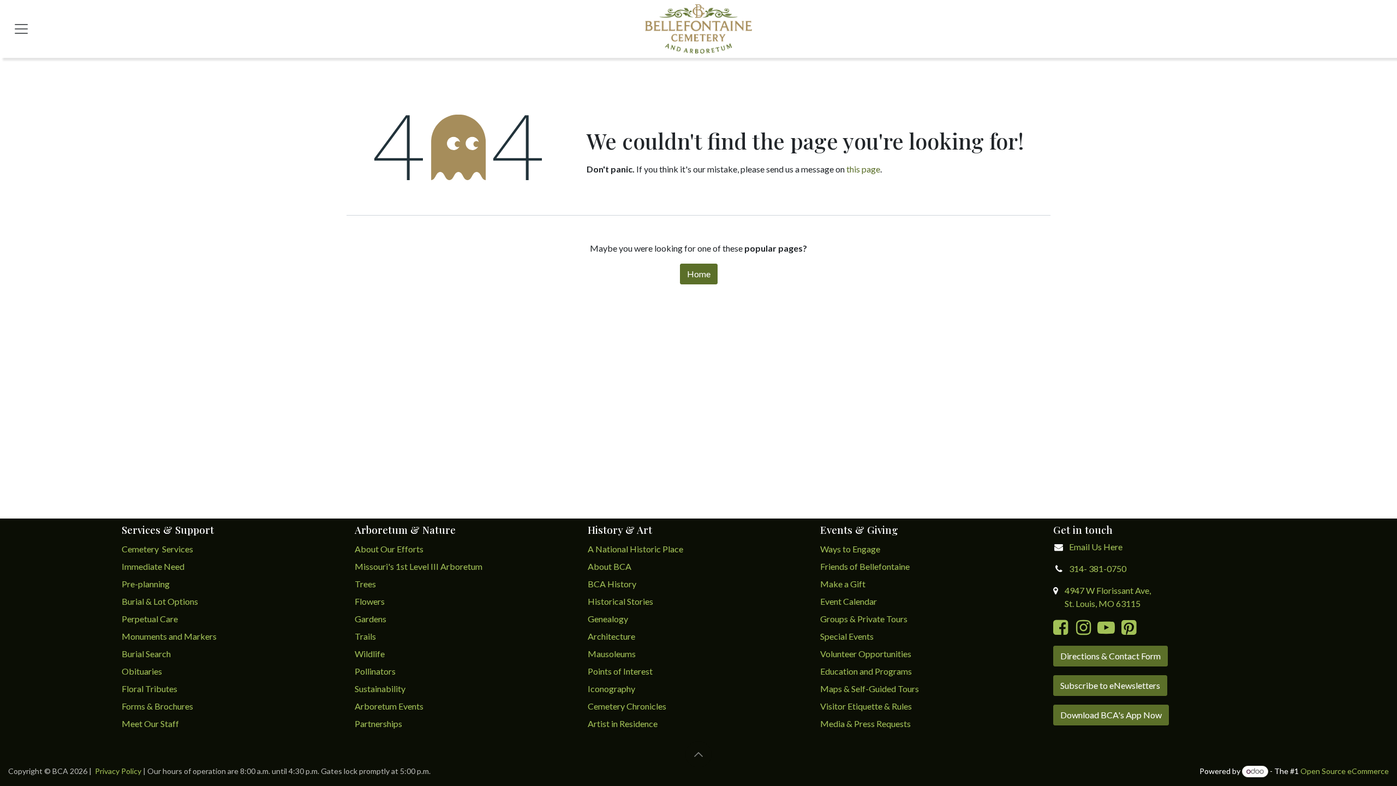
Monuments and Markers (169, 636)
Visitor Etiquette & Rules (866, 706)
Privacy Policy (118, 771)
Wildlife (370, 653)
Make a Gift (842, 584)
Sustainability (380, 688)
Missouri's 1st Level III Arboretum (418, 566)
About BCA (609, 566)
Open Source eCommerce (1344, 771)
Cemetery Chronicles (627, 706)
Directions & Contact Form (1110, 656)
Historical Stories (620, 601)
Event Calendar (848, 601)
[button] (698, 754)
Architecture (611, 636)
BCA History (612, 584)
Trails (365, 636)
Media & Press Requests (865, 723)
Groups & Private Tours (864, 619)
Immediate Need (153, 566)
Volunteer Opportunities (865, 653)
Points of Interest (620, 671)
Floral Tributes (149, 688)
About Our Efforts (389, 549)
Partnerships (378, 723)
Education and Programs (867, 671)
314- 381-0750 (1097, 568)
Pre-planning (146, 584)
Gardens (370, 619)
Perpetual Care (150, 619)
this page (863, 169)
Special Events (847, 636)
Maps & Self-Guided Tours (869, 688)
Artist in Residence (623, 723)
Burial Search (146, 653)
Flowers (370, 601)
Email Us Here (1096, 546)
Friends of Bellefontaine (865, 566)
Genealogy (608, 619)
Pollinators (375, 671)
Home (699, 274)
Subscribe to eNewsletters (1110, 685)
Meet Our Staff (150, 723)
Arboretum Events (389, 706)
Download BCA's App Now (1111, 715)
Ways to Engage (850, 549)
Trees (365, 584)
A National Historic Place (635, 549)
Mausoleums (612, 653)
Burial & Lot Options (160, 601)
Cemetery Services (158, 549)
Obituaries (142, 671)
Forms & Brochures (157, 706)
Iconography (611, 688)
